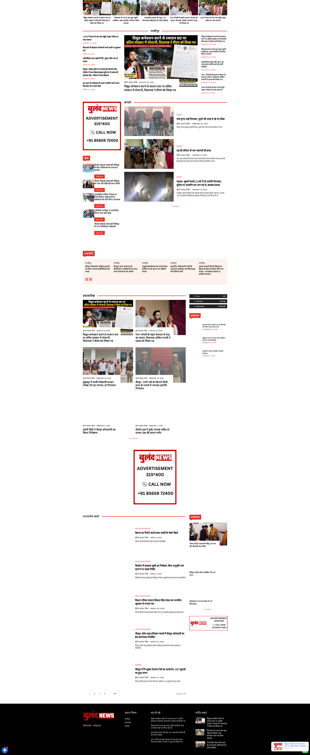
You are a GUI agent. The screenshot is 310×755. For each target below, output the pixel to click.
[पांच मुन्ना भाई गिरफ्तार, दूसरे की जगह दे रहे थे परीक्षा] (149, 121)
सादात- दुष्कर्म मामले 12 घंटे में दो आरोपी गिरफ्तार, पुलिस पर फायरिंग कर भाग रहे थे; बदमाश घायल (199, 183)
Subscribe (221, 306)
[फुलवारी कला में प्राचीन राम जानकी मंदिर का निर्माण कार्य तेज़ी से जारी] (195, 327)
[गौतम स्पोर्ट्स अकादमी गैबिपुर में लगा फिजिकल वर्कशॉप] (88, 227)
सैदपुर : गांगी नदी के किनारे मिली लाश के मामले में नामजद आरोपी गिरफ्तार (152, 385)
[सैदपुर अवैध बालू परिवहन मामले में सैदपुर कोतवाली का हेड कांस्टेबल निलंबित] (107, 639)
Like (224, 296)
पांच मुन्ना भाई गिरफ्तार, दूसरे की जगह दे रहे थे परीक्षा (201, 119)
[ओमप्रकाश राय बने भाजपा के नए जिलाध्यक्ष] (208, 591)
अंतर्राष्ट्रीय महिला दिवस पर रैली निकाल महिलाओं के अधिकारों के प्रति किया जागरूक (107, 197)
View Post (99, 176)
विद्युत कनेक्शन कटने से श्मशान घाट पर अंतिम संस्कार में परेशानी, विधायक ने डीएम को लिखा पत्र (97, 20)
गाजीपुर (88, 263)
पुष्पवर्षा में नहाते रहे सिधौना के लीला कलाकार (212, 352)
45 (115, 694)
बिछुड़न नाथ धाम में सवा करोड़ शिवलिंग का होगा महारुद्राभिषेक (213, 339)
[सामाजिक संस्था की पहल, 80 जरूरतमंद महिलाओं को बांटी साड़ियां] (155, 7)
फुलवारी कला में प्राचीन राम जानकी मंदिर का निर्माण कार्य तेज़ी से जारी (214, 325)
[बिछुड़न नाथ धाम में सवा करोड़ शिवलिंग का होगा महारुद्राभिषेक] (195, 340)
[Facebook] (84, 732)
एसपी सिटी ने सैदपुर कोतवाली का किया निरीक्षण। (99, 431)
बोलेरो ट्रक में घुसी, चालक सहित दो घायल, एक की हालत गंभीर (152, 431)
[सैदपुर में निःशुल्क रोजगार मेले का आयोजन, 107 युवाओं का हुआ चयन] (107, 673)
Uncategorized (142, 528)
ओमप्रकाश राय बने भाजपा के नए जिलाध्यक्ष (200, 603)
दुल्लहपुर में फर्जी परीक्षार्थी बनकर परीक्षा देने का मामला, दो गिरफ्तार (99, 383)
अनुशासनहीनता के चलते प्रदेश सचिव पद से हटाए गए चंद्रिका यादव (154, 269)
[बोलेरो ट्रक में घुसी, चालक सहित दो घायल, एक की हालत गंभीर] (161, 412)
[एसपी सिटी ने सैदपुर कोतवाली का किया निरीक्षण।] (108, 412)
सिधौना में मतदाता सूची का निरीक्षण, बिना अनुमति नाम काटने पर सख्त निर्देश (159, 567)
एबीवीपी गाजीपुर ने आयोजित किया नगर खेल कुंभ (106, 211)
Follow (222, 301)
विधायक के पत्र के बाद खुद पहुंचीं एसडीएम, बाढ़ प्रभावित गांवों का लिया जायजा (126, 20)
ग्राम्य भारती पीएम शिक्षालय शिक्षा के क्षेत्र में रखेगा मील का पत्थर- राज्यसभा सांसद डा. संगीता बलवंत (211, 270)
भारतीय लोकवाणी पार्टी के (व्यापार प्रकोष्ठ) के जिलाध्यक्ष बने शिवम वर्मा (182, 269)
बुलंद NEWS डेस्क (130, 82)
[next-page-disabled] (90, 279)
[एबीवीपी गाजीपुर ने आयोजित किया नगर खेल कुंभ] (88, 213)
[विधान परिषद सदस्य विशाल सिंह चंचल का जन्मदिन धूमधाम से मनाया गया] (107, 604)
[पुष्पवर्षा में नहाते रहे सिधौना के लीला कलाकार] (195, 353)
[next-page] (120, 694)
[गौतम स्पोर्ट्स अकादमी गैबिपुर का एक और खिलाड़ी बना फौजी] (88, 184)
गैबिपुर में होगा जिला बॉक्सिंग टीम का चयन (202, 574)
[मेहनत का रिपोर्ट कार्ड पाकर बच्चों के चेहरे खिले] (107, 535)
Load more (175, 206)
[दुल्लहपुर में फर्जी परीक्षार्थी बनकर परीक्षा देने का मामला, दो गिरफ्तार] (108, 365)
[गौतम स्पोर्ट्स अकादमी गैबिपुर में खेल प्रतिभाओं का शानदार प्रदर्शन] (88, 168)
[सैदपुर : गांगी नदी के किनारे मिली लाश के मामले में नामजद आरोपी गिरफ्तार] (161, 365)
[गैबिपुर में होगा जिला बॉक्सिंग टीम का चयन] (208, 562)
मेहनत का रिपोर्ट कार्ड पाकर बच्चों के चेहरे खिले (156, 533)
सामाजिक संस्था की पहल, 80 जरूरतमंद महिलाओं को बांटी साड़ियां (155, 19)
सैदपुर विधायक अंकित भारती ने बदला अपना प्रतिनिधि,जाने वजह (97, 269)
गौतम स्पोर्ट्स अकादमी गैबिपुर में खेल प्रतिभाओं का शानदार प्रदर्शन (106, 167)
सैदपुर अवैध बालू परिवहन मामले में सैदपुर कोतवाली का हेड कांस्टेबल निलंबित (159, 635)
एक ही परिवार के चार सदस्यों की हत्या (194, 150)
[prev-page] (86, 279)
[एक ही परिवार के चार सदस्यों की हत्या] (149, 154)
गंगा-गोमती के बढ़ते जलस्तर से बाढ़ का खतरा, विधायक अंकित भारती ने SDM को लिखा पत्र (184, 20)
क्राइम (179, 115)
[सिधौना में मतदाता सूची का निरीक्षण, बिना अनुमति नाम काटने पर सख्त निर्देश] (107, 570)
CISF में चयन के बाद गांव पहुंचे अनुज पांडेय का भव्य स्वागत (213, 19)
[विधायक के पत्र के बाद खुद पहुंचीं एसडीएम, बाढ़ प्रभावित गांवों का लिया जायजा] (126, 7)
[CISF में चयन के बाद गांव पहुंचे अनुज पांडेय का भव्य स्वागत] (213, 7)
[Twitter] (88, 732)
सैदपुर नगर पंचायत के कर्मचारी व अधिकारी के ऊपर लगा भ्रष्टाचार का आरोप (125, 269)
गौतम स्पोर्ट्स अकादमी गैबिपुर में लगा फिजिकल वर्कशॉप (106, 225)
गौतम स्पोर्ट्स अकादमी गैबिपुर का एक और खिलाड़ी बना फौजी (107, 182)
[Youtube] (92, 732)
